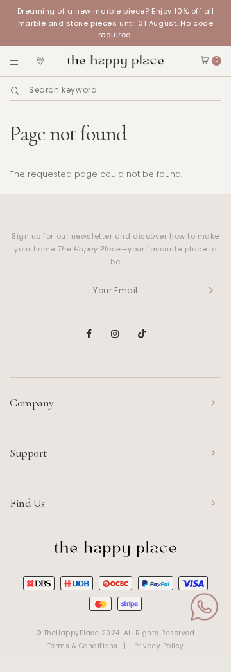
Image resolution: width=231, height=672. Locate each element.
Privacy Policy (159, 646)
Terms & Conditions (82, 646)
